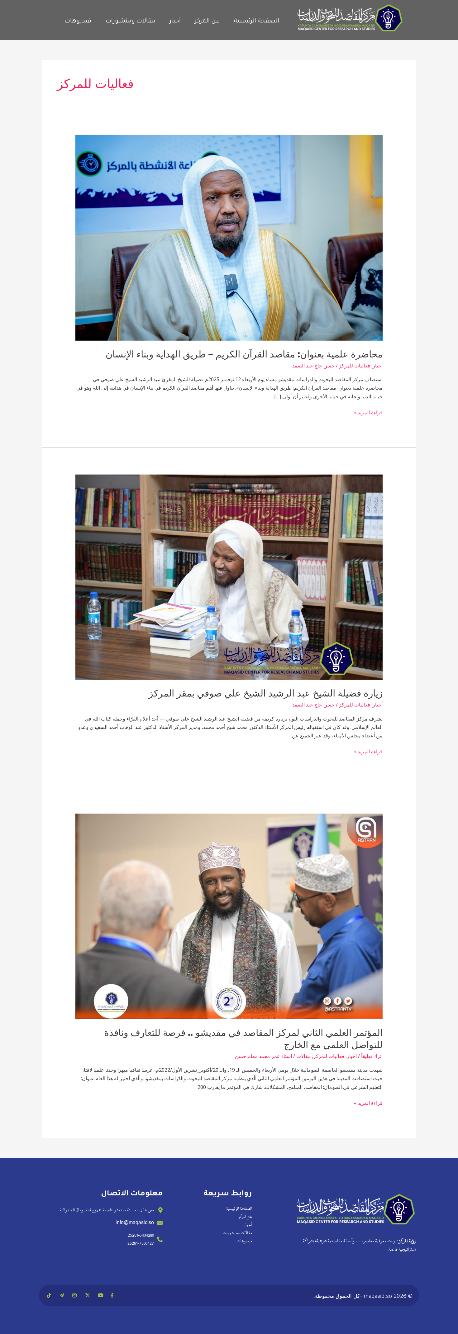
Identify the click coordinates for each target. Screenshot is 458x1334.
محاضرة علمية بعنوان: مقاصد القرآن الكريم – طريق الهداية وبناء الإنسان (244, 354)
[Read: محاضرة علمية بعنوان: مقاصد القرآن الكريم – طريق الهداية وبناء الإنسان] (229, 237)
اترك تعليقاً (372, 1056)
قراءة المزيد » (368, 412)
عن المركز (207, 21)
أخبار (175, 21)
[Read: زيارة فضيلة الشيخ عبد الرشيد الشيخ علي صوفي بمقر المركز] (229, 576)
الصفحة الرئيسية (256, 21)
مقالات (303, 1056)
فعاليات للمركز (354, 365)
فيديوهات (77, 21)
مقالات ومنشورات (130, 21)
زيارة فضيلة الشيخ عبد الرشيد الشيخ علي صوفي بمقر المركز (266, 693)
